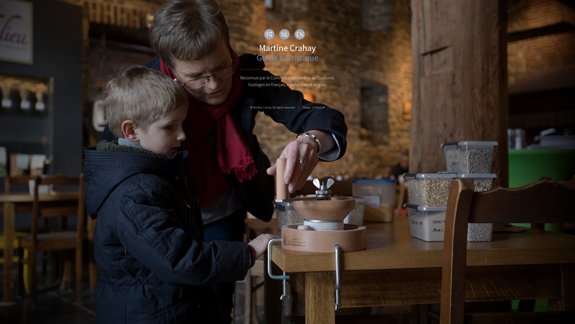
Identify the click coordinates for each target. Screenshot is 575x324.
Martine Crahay (287, 47)
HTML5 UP (318, 107)
